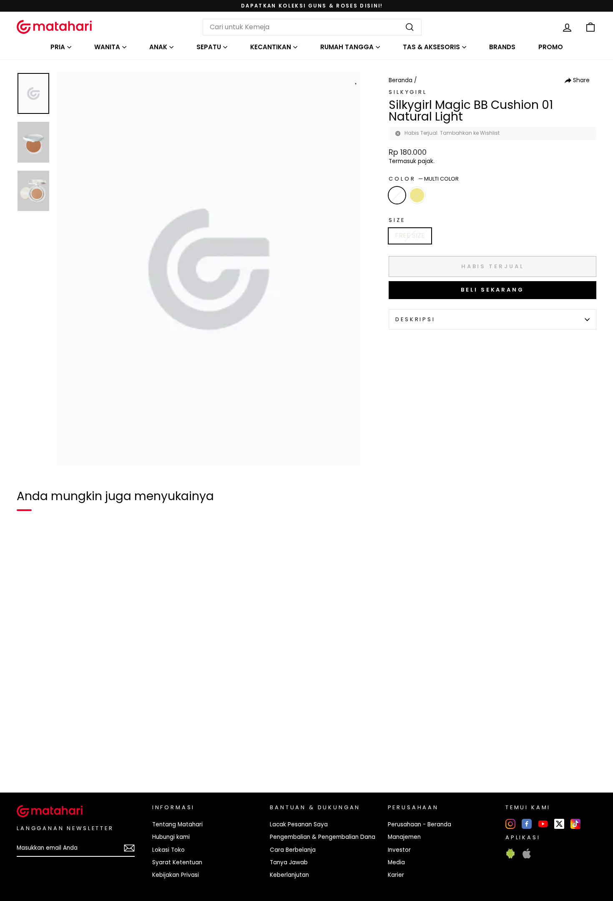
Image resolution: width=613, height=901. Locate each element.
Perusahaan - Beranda (419, 824)
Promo (550, 47)
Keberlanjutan (289, 875)
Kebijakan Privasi (175, 875)
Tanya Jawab (289, 862)
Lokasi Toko (168, 850)
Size (397, 220)
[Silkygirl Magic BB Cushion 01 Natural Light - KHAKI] (43, 757)
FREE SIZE (410, 235)
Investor (399, 850)
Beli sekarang (492, 290)
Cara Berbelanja (293, 850)
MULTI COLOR (397, 195)
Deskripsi (415, 319)
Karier (396, 875)
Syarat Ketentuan (177, 862)
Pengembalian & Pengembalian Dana (322, 837)
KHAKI (417, 195)
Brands (502, 47)
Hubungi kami (171, 837)
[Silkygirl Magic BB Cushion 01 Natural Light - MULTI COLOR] (28, 757)
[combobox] (312, 27)
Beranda (400, 80)
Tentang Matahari (177, 824)
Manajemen (404, 837)
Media (396, 862)
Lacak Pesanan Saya (299, 824)
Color (424, 178)
